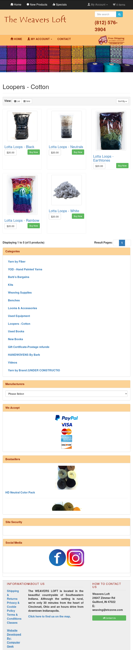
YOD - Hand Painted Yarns (25, 269)
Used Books (16, 331)
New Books (15, 339)
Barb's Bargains (18, 277)
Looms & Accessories (22, 308)
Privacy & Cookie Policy (13, 607)
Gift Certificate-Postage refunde (28, 347)
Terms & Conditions (14, 617)
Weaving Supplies (20, 292)
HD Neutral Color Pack (20, 487)
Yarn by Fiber (16, 261)
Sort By (121, 101)
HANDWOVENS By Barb (24, 355)
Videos (12, 362)
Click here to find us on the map (49, 616)
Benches (14, 300)
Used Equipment (19, 316)
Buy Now (33, 152)
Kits (10, 285)
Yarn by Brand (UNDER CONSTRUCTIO (34, 370)
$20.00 (10, 152)
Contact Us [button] (110, 617)
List (18, 101)
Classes (12, 623)
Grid (28, 101)
